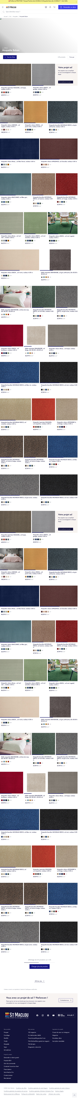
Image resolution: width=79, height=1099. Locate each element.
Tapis (5, 1047)
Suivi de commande (9, 1063)
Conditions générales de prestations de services (15, 1091)
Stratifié (6, 1038)
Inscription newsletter (58, 1041)
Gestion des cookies (41, 1094)
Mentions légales (59, 1091)
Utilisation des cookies (54, 1094)
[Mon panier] (54, 7)
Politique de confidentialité (28, 1094)
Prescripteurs (7, 1069)
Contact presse (8, 1075)
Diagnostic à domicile (34, 1047)
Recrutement (7, 1078)
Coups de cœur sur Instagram (60, 1032)
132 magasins (32, 1032)
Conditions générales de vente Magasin (38, 1088)
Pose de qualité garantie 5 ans (36, 1038)
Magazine (55, 1035)
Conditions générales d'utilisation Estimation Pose (41, 1091)
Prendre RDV (7, 1060)
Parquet (6, 1032)
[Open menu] (2, 7)
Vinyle (5, 1041)
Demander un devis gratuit (11, 1057)
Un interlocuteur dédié (34, 1035)
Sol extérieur (7, 1050)
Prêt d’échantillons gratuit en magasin (38, 1041)
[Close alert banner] (76, 2)
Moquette (6, 1044)
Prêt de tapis (31, 1044)
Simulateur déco (57, 1038)
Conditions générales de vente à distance (59, 1088)
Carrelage (7, 1035)
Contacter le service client (11, 1066)
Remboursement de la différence (12, 1094)
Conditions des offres (21, 1088)
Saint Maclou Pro (9, 1072)
